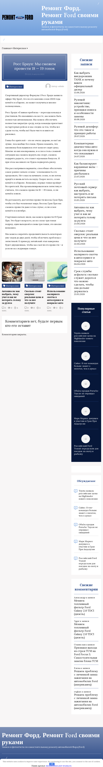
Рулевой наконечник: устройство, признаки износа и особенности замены (85, 108)
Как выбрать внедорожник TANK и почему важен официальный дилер (84, 81)
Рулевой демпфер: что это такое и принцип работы (86, 130)
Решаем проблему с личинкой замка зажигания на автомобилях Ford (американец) (86, 677)
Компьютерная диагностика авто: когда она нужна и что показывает (86, 148)
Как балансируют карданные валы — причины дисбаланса (86, 168)
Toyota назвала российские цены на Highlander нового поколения (85, 337)
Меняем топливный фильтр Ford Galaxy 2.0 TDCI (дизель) (84, 607)
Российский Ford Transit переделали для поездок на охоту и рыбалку (86, 450)
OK (52, 764)
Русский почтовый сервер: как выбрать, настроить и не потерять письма (85, 190)
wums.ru (67, 765)
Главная (6, 48)
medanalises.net (54, 765)
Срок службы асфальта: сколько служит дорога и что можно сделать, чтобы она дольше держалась (86, 281)
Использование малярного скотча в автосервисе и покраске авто (86, 256)
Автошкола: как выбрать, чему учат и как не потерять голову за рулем (84, 214)
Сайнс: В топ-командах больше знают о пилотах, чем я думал (86, 366)
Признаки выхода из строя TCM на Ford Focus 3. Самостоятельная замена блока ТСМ (86, 654)
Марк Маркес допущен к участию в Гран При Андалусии (86, 421)
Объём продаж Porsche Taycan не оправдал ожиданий (86, 393)
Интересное (19, 48)
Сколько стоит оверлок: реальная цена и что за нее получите (86, 235)
